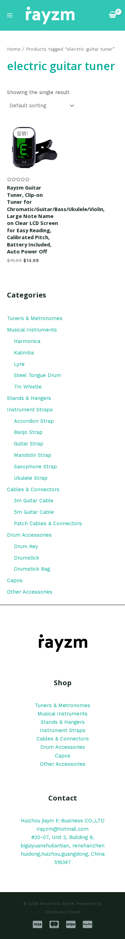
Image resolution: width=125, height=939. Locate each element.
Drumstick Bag (32, 569)
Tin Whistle (28, 387)
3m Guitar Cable (33, 500)
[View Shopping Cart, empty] (112, 15)
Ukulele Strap (31, 478)
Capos (15, 580)
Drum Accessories (29, 535)
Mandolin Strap (32, 455)
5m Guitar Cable (34, 512)
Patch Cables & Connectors (48, 523)
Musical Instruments (32, 330)
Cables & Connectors (33, 489)
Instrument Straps (30, 409)
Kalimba (24, 353)
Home (13, 49)
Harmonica (27, 341)
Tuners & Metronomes (34, 318)
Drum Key (26, 546)
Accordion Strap (34, 421)
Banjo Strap (28, 432)
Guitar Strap (28, 444)
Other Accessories (29, 592)
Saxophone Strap (35, 466)
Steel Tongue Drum (37, 375)
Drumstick (26, 558)
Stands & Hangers (29, 398)
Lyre (19, 364)
